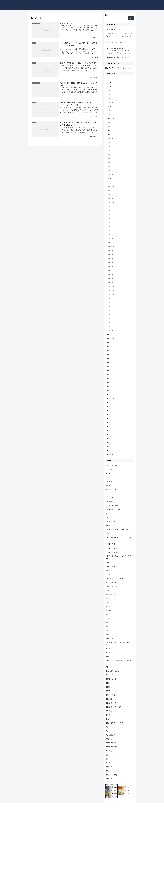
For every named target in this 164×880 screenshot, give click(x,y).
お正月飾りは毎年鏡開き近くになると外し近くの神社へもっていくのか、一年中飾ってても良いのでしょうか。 (119, 51)
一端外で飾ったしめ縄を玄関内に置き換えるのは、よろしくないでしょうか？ (119, 36)
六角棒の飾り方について (114, 30)
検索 (106, 15)
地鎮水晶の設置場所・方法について (118, 57)
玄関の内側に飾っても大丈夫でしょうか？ (119, 43)
